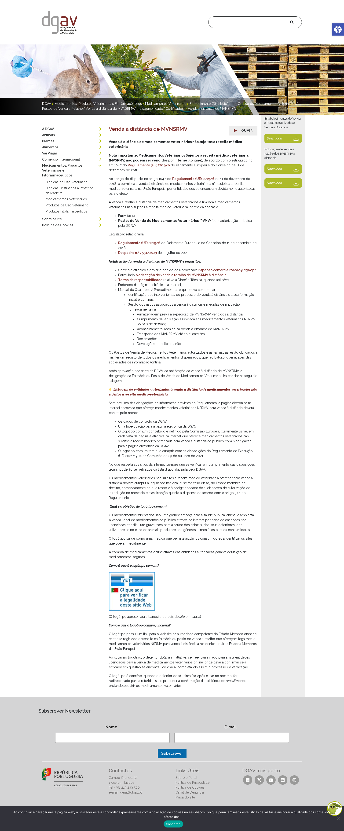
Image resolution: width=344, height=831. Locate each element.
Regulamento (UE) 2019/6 (149, 165)
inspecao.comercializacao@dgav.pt (227, 270)
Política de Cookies (57, 225)
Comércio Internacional (61, 159)
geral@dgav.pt (131, 792)
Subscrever (172, 753)
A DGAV (48, 129)
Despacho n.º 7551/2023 (137, 253)
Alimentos (50, 147)
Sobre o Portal (186, 778)
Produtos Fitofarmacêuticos (66, 211)
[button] (338, 29)
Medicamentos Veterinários (66, 199)
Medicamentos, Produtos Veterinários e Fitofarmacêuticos (62, 170)
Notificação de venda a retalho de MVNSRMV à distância (181, 275)
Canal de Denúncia (190, 792)
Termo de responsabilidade (140, 280)
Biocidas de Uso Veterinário (67, 182)
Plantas (48, 141)
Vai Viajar (49, 153)
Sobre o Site (52, 219)
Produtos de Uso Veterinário (67, 205)
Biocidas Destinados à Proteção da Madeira (69, 190)
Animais (48, 135)
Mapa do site (185, 797)
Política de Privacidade (192, 782)
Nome (112, 727)
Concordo (173, 824)
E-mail (231, 727)
